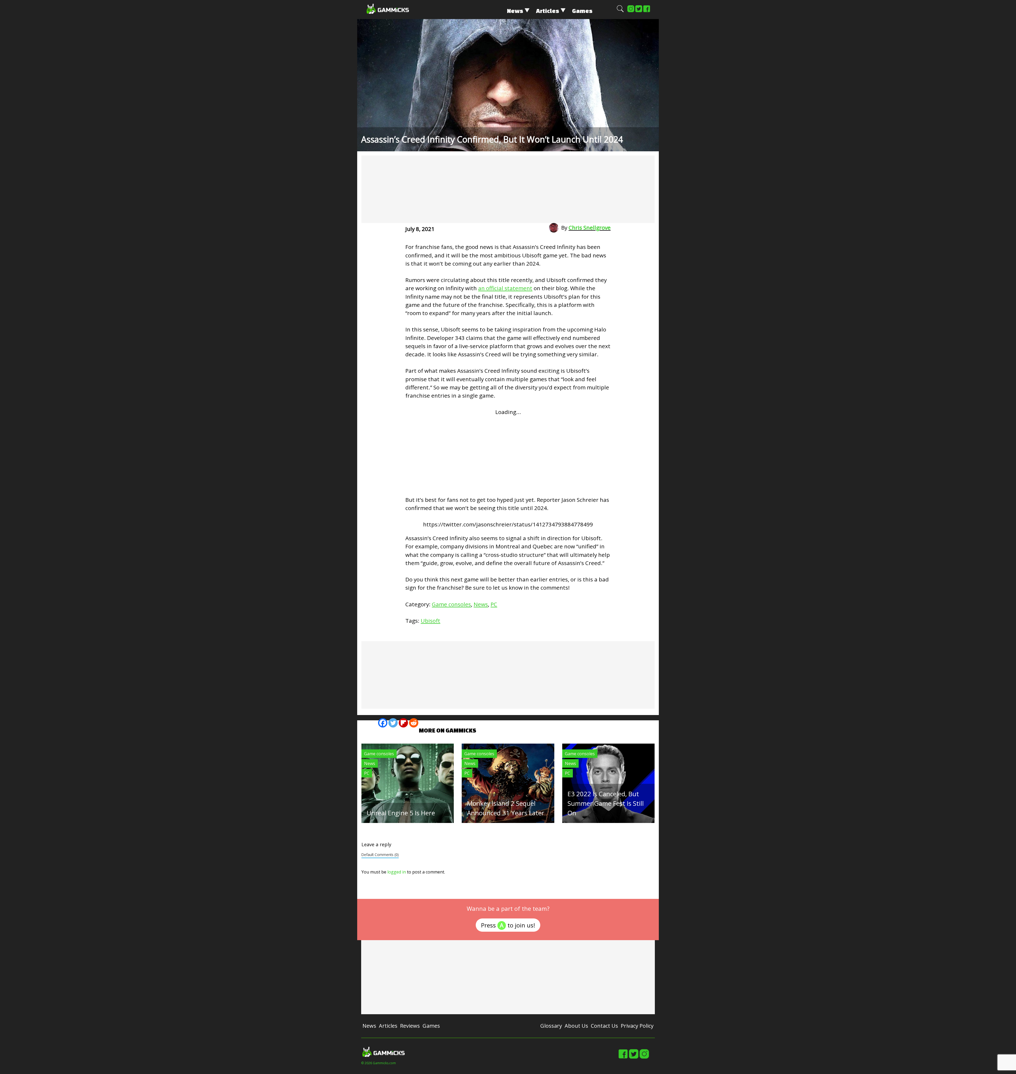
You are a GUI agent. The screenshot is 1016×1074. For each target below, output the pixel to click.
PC (494, 604)
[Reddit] (413, 722)
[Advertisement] (508, 189)
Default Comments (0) (380, 854)
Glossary (551, 1025)
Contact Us (604, 1025)
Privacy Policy (637, 1025)
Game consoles (451, 604)
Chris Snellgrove (590, 227)
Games (582, 10)
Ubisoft (430, 620)
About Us (576, 1025)
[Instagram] (631, 11)
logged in (396, 872)
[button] (620, 11)
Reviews (410, 1025)
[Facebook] (647, 11)
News (515, 10)
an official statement (505, 288)
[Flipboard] (403, 722)
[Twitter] (639, 11)
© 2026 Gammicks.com (378, 1063)
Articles (547, 10)
